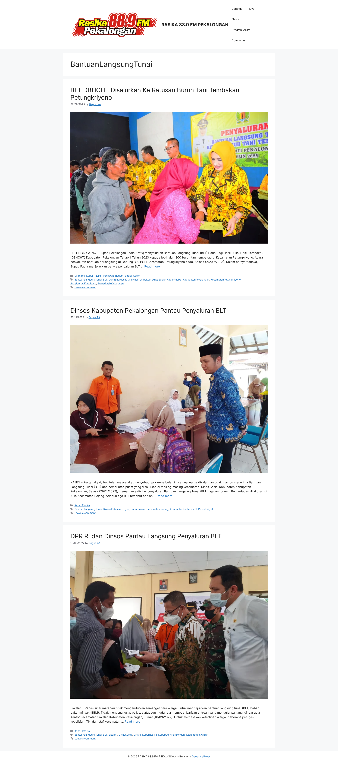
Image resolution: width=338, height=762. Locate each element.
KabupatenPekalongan (196, 279)
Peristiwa (108, 275)
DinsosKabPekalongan (116, 509)
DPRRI (137, 734)
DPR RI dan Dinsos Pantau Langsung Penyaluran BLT (146, 536)
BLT (105, 279)
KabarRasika (174, 279)
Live (251, 8)
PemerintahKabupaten (111, 283)
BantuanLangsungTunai (88, 279)
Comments (238, 40)
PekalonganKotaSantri (83, 283)
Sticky (136, 275)
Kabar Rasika (94, 275)
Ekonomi (79, 275)
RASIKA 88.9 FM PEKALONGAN (194, 24)
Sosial (128, 275)
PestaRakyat (205, 509)
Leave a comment (85, 287)
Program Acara (241, 30)
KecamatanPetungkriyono (226, 279)
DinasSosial (158, 279)
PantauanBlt (190, 509)
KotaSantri (175, 509)
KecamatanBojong (157, 509)
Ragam (119, 275)
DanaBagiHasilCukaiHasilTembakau (130, 279)
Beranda (237, 8)
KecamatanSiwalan (197, 734)
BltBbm (113, 734)
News (235, 19)
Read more (152, 266)
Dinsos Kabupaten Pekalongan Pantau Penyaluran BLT (148, 310)
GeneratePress (201, 756)
